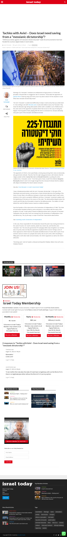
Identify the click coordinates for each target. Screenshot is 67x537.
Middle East (44, 399)
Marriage (46, 512)
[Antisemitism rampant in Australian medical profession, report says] (5, 512)
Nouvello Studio (21, 535)
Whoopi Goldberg (58, 525)
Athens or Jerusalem (41, 517)
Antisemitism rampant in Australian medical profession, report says (20, 513)
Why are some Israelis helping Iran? (19, 404)
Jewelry (37, 514)
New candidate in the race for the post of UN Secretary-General (18, 398)
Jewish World (12, 511)
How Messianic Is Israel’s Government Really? (30, 187)
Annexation (59, 512)
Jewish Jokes (51, 520)
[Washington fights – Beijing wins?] (6, 393)
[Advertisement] (33, 18)
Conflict (12, 402)
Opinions (8, 47)
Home (3, 47)
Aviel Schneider (7, 45)
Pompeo (52, 514)
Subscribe (5, 497)
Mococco (54, 522)
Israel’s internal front (47, 488)
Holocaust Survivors (47, 525)
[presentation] (52, 393)
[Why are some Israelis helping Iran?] (6, 403)
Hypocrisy (38, 528)
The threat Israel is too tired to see (18, 523)
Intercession (44, 514)
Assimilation (39, 512)
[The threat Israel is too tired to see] (5, 523)
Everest (61, 522)
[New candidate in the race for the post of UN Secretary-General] (6, 397)
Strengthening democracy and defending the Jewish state (55, 270)
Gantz (52, 512)
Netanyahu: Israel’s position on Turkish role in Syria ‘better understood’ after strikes (43, 402)
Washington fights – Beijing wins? (18, 393)
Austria (44, 528)
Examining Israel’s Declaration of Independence (29, 219)
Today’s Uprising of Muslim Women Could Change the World (12, 270)
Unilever (38, 525)
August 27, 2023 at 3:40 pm (13, 369)
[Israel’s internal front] (37, 488)
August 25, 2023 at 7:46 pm (13, 351)
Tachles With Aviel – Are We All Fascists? (34, 270)
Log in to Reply (10, 360)
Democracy (34, 45)
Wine (49, 522)
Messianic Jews (32, 105)
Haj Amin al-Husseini (41, 520)
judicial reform (17, 96)
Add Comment (6, 109)
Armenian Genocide (41, 522)
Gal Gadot (51, 517)
